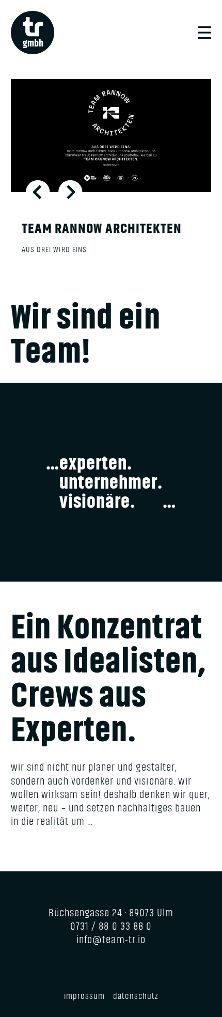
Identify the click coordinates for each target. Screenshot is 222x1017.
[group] (111, 175)
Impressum (84, 996)
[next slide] (70, 192)
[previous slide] (38, 192)
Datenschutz (135, 996)
